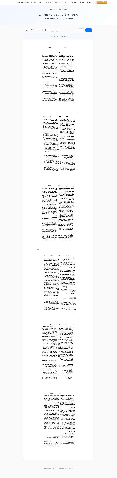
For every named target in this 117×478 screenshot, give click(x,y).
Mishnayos (74, 2)
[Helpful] (27, 30)
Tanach (33, 2)
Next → (89, 30)
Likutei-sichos (53, 9)
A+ (57, 30)
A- (52, 30)
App (48, 30)
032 (60, 9)
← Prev (81, 30)
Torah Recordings (22, 2)
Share (39, 30)
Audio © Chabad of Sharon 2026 (52, 468)
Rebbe (40, 2)
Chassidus (56, 2)
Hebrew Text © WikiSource (66, 468)
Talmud (48, 2)
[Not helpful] (32, 30)
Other (88, 2)
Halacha (65, 2)
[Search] (94, 2)
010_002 (65, 9)
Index (82, 2)
